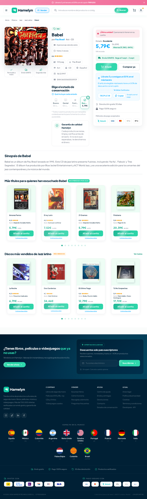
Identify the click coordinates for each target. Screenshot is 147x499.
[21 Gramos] (91, 198)
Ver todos (138, 254)
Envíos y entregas (104, 396)
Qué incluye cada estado (66, 94)
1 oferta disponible (56, 311)
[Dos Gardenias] (56, 272)
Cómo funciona (77, 396)
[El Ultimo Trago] (91, 272)
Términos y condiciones (132, 403)
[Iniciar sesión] (141, 10)
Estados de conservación (107, 407)
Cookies (126, 400)
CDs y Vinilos (51, 400)
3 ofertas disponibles (21, 238)
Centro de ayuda (104, 392)
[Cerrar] (144, 2)
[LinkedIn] (18, 415)
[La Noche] (21, 272)
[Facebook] (24, 415)
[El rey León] (56, 198)
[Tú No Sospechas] (125, 272)
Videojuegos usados (54, 403)
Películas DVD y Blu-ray (55, 396)
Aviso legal (127, 392)
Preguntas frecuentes (80, 403)
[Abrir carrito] (134, 10)
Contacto (101, 403)
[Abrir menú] (6, 10)
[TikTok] (11, 415)
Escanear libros (77, 392)
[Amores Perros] (21, 198)
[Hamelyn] (22, 10)
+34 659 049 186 (138, 494)
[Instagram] (5, 415)
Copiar (121, 96)
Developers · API (129, 407)
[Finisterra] (125, 198)
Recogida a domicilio (80, 400)
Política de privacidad (131, 396)
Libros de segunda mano (56, 392)
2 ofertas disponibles (126, 238)
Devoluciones (102, 400)
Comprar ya (129, 66)
